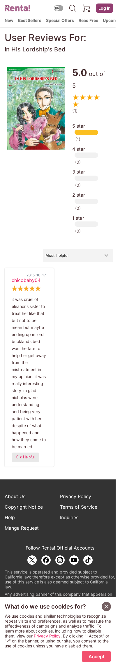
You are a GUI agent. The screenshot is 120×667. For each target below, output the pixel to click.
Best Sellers (29, 20)
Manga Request (22, 528)
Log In (104, 8)
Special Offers (60, 20)
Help (10, 517)
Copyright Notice (24, 507)
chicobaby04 (26, 280)
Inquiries (69, 517)
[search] (72, 8)
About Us (15, 496)
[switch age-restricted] (58, 8)
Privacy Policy (75, 496)
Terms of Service (78, 507)
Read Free (88, 20)
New (9, 20)
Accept (97, 656)
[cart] (86, 8)
